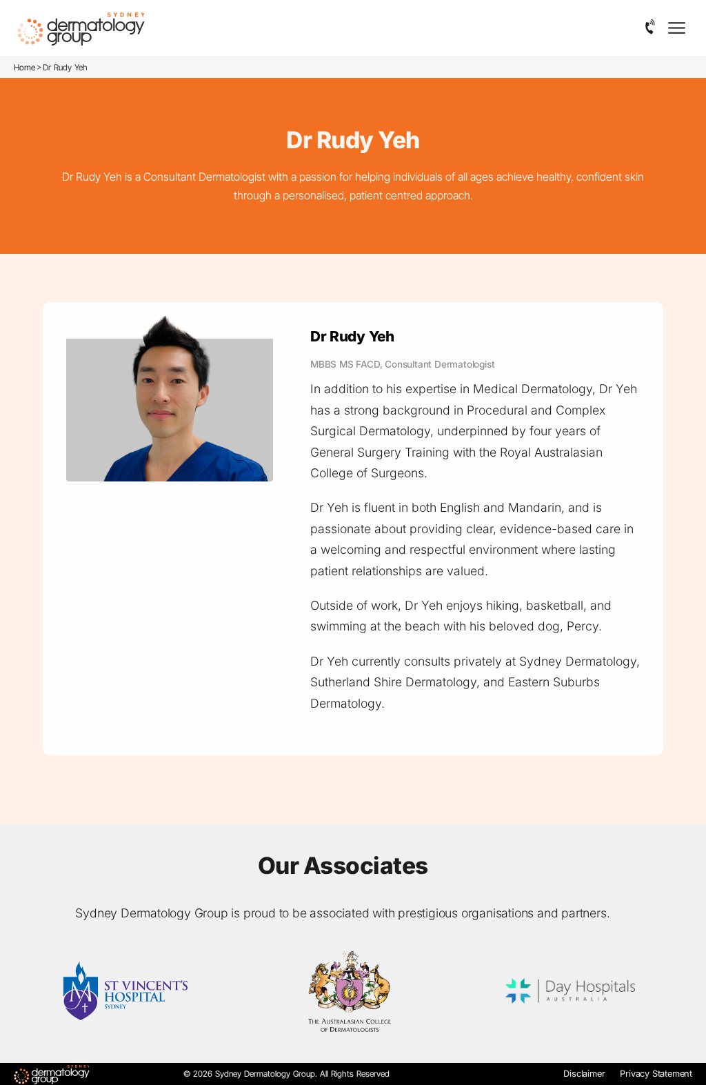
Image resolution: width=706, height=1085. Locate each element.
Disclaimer (584, 1073)
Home (24, 67)
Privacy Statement (656, 1073)
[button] (651, 27)
